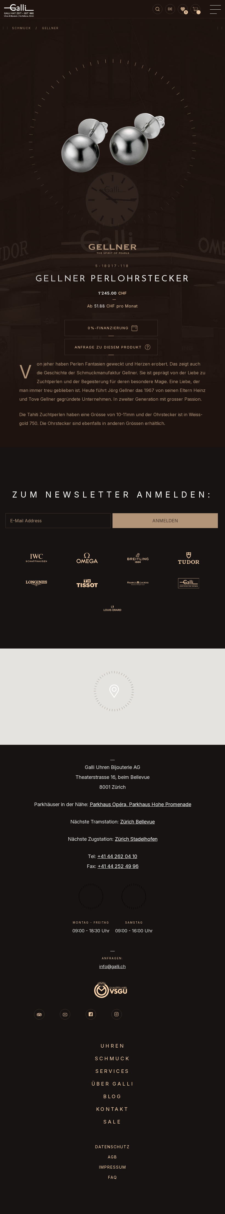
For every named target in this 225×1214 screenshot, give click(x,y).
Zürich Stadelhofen (136, 839)
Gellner (50, 28)
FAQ (112, 1177)
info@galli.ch (112, 966)
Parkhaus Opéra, (109, 804)
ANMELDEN (165, 520)
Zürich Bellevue (137, 822)
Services (112, 1071)
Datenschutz (112, 1146)
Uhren (112, 1046)
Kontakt (112, 1109)
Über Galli (112, 1084)
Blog (112, 1096)
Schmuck (21, 28)
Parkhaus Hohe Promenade (160, 804)
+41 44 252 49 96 (118, 866)
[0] (183, 9)
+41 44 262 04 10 (117, 856)
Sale (112, 1122)
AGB (112, 1157)
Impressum (112, 1167)
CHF (112, 293)
